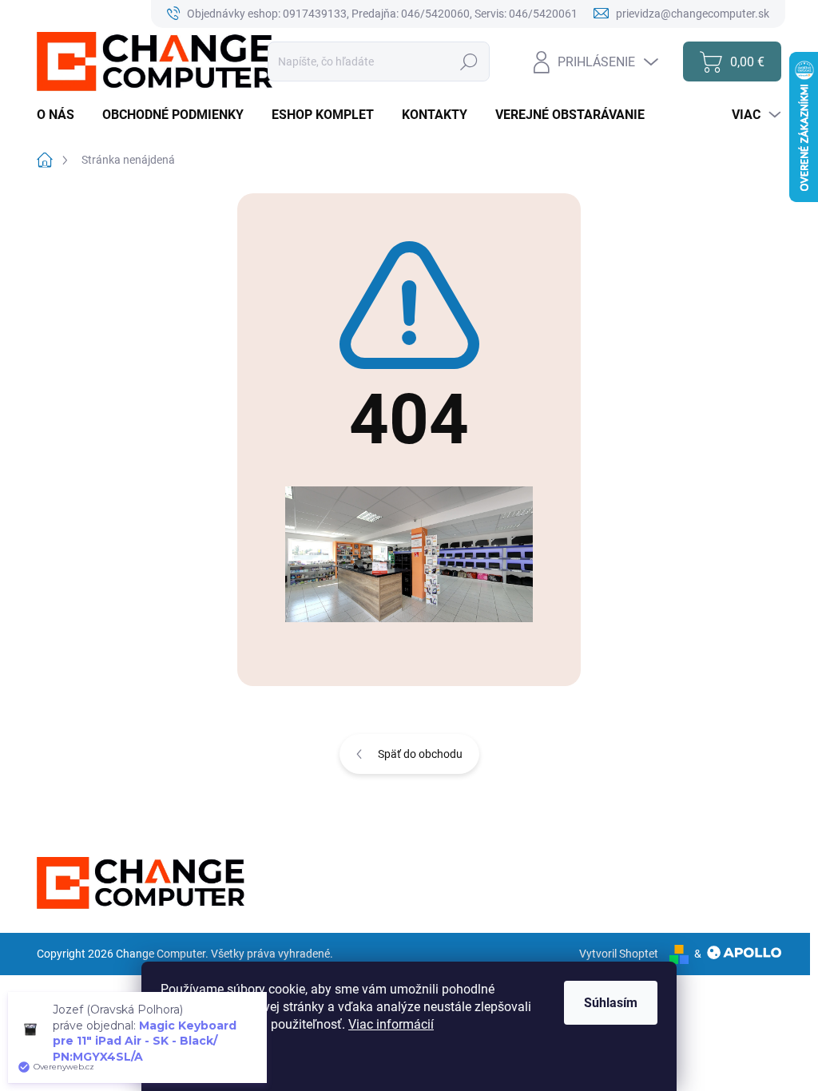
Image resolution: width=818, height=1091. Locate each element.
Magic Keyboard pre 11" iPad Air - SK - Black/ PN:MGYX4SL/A (144, 1041)
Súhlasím (610, 1002)
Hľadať (469, 61)
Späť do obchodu (420, 754)
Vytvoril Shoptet (618, 953)
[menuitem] (61, 115)
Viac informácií (391, 1024)
